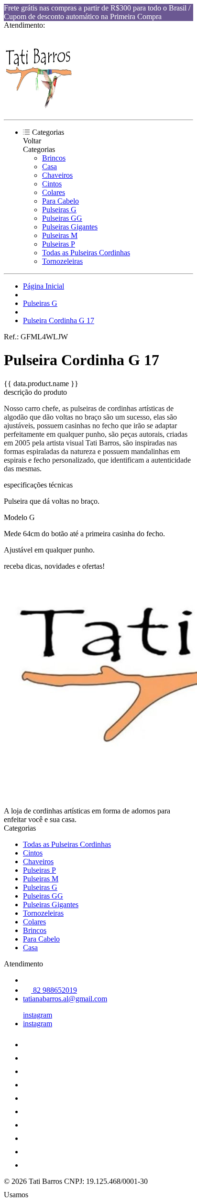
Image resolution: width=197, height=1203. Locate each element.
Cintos (52, 184)
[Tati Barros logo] (40, 107)
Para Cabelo (60, 201)
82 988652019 (54, 990)
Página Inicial (43, 286)
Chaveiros (57, 175)
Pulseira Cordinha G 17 (58, 320)
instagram (37, 1015)
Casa (49, 167)
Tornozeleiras (62, 261)
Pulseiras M (59, 235)
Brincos (54, 158)
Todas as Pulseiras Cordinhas (86, 253)
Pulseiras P (58, 244)
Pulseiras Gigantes (70, 227)
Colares (53, 192)
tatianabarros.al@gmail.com (65, 999)
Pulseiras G (59, 210)
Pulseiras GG (62, 218)
